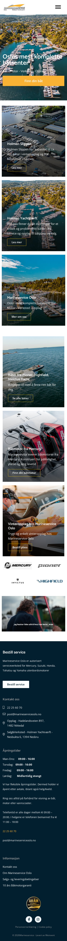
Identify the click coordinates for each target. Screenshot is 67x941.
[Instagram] (38, 919)
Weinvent (50, 935)
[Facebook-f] (29, 919)
